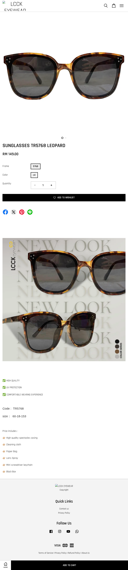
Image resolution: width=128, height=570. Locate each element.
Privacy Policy (64, 513)
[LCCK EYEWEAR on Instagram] (59, 533)
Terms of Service (45, 553)
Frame (5, 166)
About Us (86, 553)
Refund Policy (74, 553)
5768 (35, 166)
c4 (34, 175)
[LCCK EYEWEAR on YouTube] (68, 533)
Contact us (64, 508)
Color (5, 174)
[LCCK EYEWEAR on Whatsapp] (77, 533)
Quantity (6, 183)
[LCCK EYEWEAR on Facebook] (51, 533)
